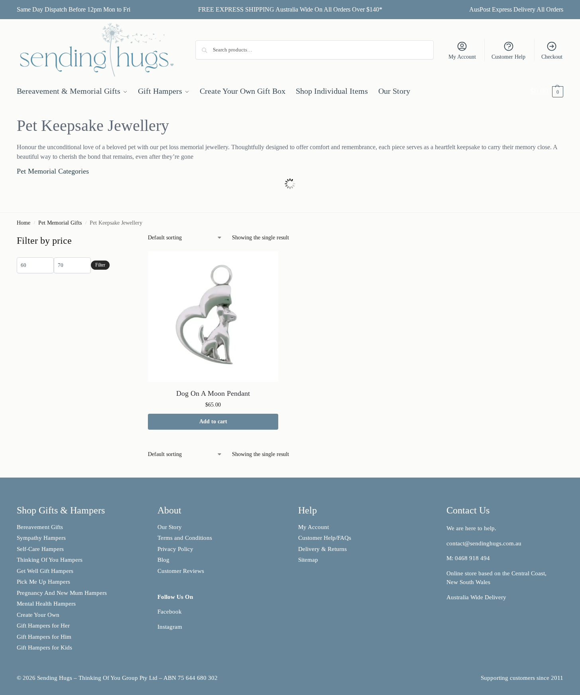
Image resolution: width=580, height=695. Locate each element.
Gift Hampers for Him (44, 637)
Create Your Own (39, 615)
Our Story (169, 527)
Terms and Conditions (184, 538)
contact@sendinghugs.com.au (483, 543)
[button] (546, 91)
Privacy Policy (175, 549)
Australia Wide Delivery (476, 597)
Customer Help (508, 57)
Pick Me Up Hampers (43, 582)
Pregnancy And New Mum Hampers (62, 593)
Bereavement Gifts (40, 527)
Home (23, 223)
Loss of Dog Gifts (68, 190)
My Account (462, 57)
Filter (100, 265)
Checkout (551, 57)
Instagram (169, 627)
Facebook (169, 611)
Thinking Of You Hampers (50, 560)
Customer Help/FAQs (324, 538)
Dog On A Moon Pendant (213, 393)
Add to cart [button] (213, 422)
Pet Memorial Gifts (60, 223)
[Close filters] (112, 238)
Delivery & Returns (322, 549)
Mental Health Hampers (46, 603)
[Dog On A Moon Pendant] (213, 316)
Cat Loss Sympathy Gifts (179, 190)
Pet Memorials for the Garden (290, 190)
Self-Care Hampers (40, 549)
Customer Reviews (180, 571)
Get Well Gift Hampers (45, 571)
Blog (163, 560)
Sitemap (308, 560)
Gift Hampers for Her (43, 625)
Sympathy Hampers (41, 538)
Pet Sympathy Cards (401, 190)
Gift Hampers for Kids (44, 647)
